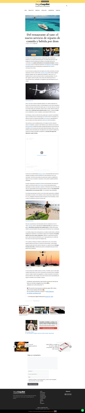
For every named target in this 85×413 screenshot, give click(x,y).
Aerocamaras (47, 118)
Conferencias (43, 396)
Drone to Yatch (41, 173)
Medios (41, 400)
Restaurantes (51, 333)
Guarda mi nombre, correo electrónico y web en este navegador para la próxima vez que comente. (42, 380)
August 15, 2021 (49, 296)
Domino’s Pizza (44, 72)
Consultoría (42, 395)
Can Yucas (40, 185)
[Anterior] (14, 346)
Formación (42, 394)
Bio (40, 402)
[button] (82, 410)
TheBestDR (42, 398)
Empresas (29, 331)
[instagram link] (69, 394)
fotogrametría (30, 126)
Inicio (41, 391)
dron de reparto (30, 333)
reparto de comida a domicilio (42, 333)
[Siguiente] (70, 346)
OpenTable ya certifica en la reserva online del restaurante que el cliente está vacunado (52, 347)
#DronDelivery (50, 291)
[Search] (67, 6)
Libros (41, 399)
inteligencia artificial (50, 64)
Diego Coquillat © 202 (42, 407)
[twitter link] (67, 394)
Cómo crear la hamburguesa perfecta (31, 345)
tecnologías (28, 64)
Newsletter (42, 392)
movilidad (35, 333)
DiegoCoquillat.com (29, 100)
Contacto (42, 403)
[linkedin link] (65, 394)
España (32, 331)
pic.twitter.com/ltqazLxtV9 (34, 293)
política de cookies (50, 411)
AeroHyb (30, 225)
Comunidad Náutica (29, 220)
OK (55, 411)
